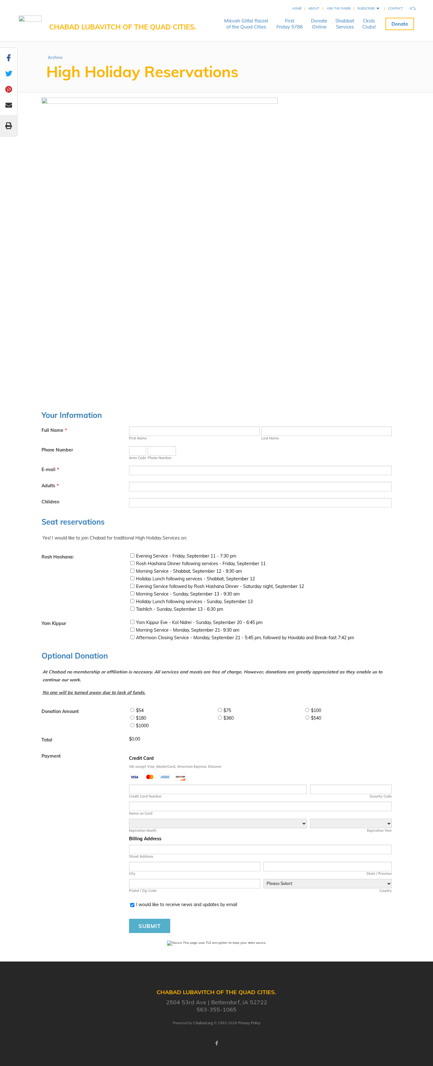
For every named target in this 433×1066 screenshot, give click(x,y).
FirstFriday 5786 (289, 24)
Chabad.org (203, 1023)
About (313, 8)
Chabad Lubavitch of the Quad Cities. (122, 26)
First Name (138, 438)
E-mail (50, 469)
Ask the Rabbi (339, 8)
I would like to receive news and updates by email (186, 904)
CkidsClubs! (369, 24)
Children (50, 502)
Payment (51, 756)
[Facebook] (216, 1043)
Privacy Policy (249, 1023)
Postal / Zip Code (143, 890)
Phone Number (57, 450)
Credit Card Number (145, 796)
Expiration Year (379, 830)
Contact (395, 8)
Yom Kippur (54, 623)
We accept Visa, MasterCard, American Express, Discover (175, 766)
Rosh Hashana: (58, 557)
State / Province (378, 873)
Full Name (54, 430)
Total (47, 740)
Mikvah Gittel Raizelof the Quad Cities (246, 24)
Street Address (141, 856)
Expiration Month (142, 830)
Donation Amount (60, 711)
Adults (50, 486)
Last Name (270, 438)
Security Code (380, 796)
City (132, 873)
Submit (150, 926)
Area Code (137, 458)
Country (385, 890)
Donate (399, 24)
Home (297, 8)
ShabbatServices (344, 24)
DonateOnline (319, 24)
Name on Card (140, 813)
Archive (55, 57)
